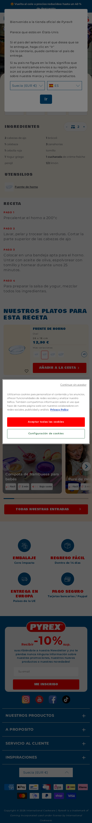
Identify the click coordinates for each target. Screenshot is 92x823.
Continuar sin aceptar (73, 384)
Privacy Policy (59, 409)
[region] (46, 411)
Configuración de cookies (46, 433)
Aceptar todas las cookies (46, 421)
